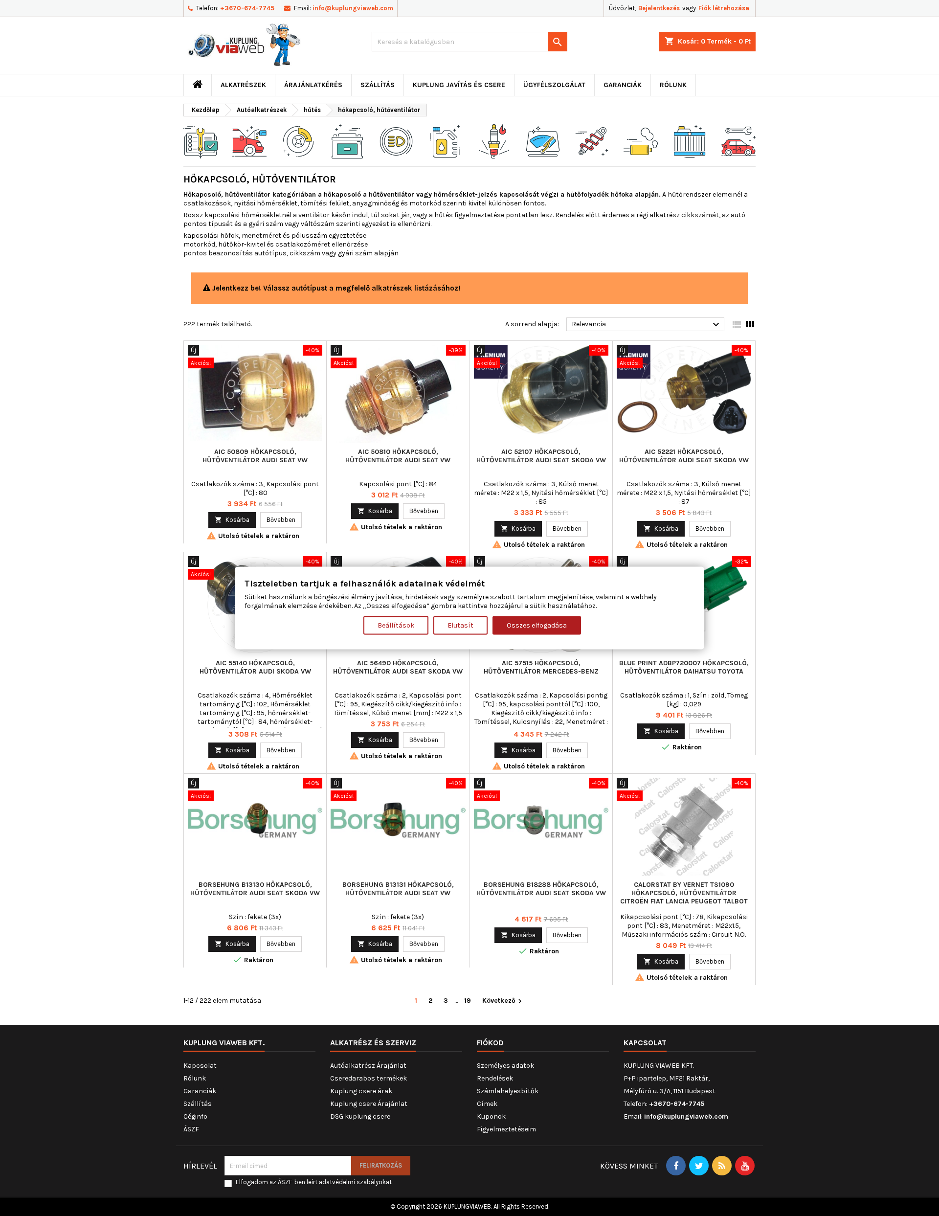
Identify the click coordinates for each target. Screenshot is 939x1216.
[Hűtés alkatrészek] (689, 140)
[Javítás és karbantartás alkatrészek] (249, 140)
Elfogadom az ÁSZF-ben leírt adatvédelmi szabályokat (314, 1182)
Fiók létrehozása (723, 8)
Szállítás (377, 85)
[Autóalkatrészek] (200, 140)
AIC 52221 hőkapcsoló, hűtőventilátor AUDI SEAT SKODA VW (684, 456)
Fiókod (490, 1042)
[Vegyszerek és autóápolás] (445, 140)
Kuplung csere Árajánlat (368, 1104)
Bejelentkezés (659, 8)
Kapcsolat (200, 1065)
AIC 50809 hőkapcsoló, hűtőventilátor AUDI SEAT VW (255, 456)
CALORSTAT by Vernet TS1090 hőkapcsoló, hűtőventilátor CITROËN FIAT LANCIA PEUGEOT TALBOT (684, 892)
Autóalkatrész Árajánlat (368, 1065)
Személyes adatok (505, 1065)
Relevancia (647, 325)
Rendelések (495, 1078)
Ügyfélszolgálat (554, 85)
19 (467, 1000)
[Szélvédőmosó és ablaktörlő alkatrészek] (543, 140)
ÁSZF (191, 1129)
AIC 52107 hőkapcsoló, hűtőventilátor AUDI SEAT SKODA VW (541, 456)
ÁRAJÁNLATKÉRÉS (313, 85)
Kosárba (232, 519)
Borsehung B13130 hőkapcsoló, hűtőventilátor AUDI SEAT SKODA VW (255, 888)
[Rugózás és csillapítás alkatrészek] (592, 140)
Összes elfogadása (537, 625)
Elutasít (460, 625)
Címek (487, 1104)
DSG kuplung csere (360, 1116)
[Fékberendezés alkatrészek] (298, 140)
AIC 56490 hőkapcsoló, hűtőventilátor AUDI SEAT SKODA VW (398, 667)
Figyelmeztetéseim (506, 1129)
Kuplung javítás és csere (459, 85)
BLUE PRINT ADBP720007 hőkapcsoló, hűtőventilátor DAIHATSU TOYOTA (684, 667)
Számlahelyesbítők (507, 1091)
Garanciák (623, 85)
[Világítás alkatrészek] (396, 140)
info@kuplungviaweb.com (353, 8)
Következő (503, 1001)
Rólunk (673, 85)
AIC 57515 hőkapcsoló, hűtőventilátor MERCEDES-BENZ (541, 667)
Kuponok (491, 1116)
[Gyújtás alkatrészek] (494, 140)
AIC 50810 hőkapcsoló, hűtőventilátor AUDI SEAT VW (397, 456)
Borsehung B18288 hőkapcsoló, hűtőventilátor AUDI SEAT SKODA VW (541, 888)
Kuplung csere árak (361, 1091)
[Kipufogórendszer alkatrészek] (641, 140)
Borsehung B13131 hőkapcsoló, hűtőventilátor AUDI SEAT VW (398, 888)
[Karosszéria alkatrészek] (738, 140)
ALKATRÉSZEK (243, 85)
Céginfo (195, 1116)
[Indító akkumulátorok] (347, 140)
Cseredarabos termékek (368, 1078)
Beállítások (396, 625)
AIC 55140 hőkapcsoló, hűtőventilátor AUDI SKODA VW (255, 667)
